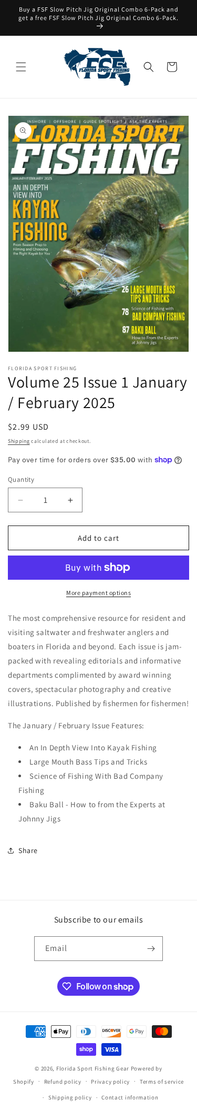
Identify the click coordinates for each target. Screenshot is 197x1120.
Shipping (19, 441)
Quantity (21, 479)
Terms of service (162, 1081)
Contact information (129, 1097)
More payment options (98, 593)
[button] (21, 66)
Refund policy (62, 1081)
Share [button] (28, 850)
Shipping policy (70, 1097)
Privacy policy (110, 1081)
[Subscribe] (150, 948)
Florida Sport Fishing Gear (92, 1068)
